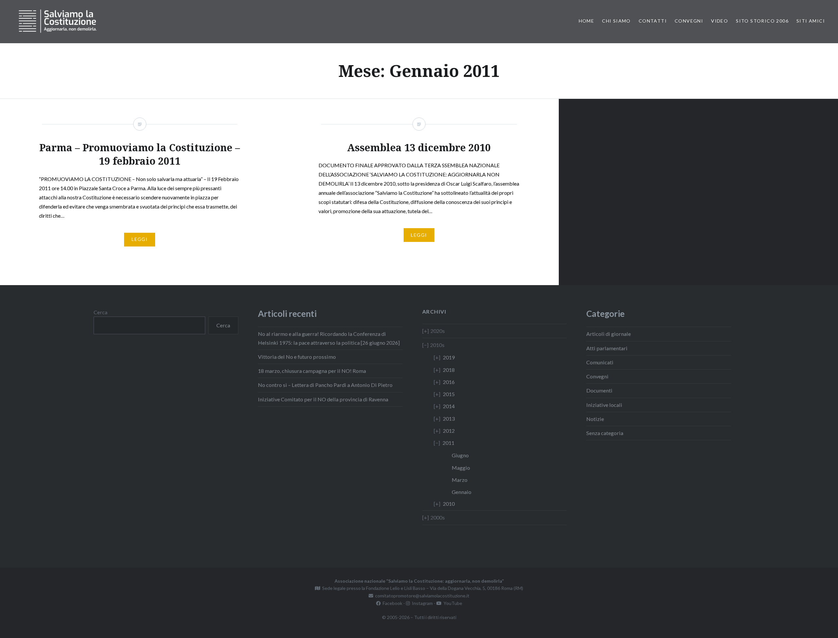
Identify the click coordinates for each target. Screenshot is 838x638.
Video (719, 21)
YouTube (452, 603)
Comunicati (599, 362)
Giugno (460, 455)
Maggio (461, 468)
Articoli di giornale (608, 334)
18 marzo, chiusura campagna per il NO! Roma (312, 371)
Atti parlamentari (607, 348)
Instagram (421, 603)
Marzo (459, 480)
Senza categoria (604, 433)
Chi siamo (616, 21)
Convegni (689, 21)
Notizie (595, 419)
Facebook (391, 603)
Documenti (599, 390)
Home (586, 21)
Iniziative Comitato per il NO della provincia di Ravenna (323, 399)
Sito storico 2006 (762, 21)
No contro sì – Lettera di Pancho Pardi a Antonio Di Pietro (325, 385)
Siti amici (810, 21)
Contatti (653, 21)
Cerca (100, 312)
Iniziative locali (604, 405)
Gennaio (461, 492)
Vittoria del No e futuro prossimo (297, 357)
